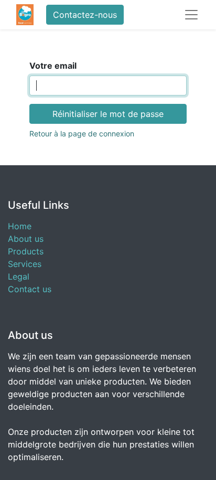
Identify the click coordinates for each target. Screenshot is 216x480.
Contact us (29, 289)
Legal (18, 276)
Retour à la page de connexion (81, 133)
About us (26, 238)
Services (24, 264)
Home (19, 226)
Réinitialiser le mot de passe (108, 114)
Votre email (53, 65)
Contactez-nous (85, 14)
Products (26, 251)
